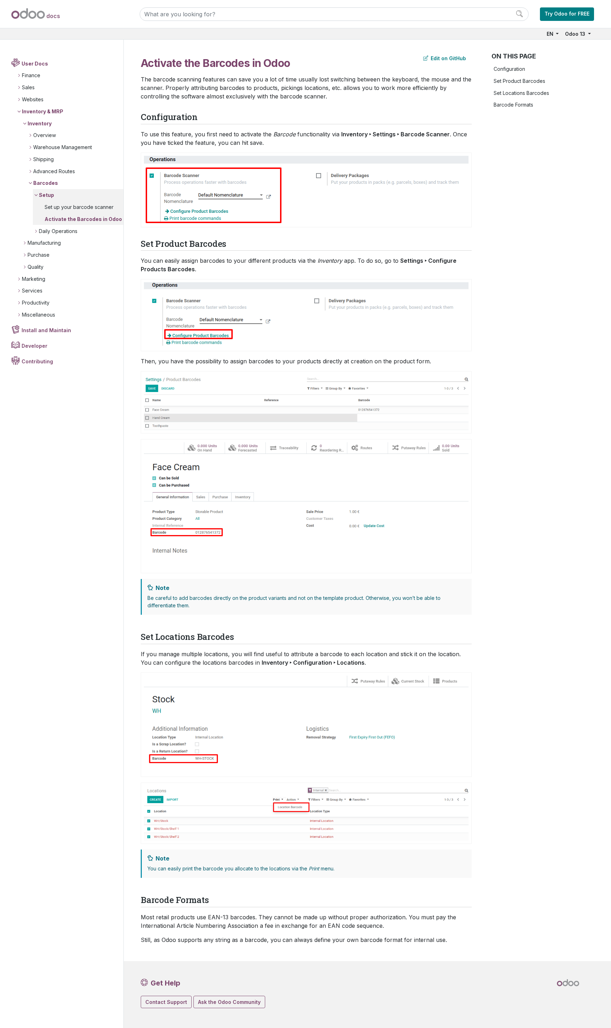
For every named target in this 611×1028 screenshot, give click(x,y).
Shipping (43, 159)
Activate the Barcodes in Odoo (83, 219)
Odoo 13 (576, 34)
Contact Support (166, 1002)
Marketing (33, 279)
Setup (46, 195)
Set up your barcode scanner (79, 207)
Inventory (40, 123)
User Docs (35, 64)
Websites (32, 99)
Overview (44, 135)
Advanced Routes (54, 171)
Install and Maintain (46, 330)
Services (32, 291)
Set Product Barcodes (519, 81)
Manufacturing (44, 243)
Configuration (509, 69)
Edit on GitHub (447, 58)
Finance (31, 75)
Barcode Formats (513, 105)
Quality (35, 267)
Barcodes (45, 183)
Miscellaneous (38, 315)
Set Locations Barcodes (521, 93)
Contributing (37, 361)
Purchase (39, 255)
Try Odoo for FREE (567, 14)
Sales (28, 87)
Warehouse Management (62, 147)
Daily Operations (58, 231)
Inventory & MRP (42, 111)
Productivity (36, 303)
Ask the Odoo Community (229, 1002)
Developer (34, 346)
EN (551, 34)
